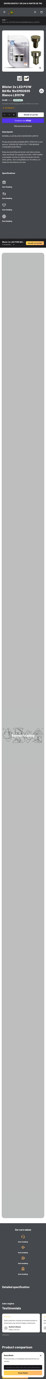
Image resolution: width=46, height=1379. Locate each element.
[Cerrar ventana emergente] (40, 1355)
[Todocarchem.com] (12, 12)
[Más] (14, 114)
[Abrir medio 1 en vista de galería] (19, 78)
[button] (35, 12)
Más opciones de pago (23, 126)
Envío (16, 103)
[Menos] (4, 114)
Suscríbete (23, 1373)
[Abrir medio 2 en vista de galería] (26, 78)
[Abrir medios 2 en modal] (23, 51)
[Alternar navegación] (4, 12)
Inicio (4, 19)
